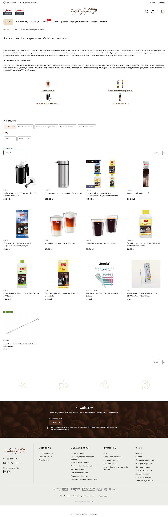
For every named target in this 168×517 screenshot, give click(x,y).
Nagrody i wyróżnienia (144, 481)
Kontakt (139, 453)
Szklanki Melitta (47, 90)
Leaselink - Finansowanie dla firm (84, 479)
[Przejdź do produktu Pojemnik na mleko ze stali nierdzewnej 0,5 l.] (63, 174)
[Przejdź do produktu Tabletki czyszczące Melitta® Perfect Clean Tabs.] (63, 274)
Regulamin (61, 427)
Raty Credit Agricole (79, 476)
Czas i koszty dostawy (80, 462)
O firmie (139, 457)
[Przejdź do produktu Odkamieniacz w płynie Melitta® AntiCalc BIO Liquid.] (22, 274)
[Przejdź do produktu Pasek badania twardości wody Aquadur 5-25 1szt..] (104, 274)
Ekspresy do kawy (143, 467)
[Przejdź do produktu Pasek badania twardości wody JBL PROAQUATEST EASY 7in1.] (146, 274)
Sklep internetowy (83, 514)
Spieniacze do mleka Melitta (48, 103)
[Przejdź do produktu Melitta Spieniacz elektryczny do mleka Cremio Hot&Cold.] (22, 174)
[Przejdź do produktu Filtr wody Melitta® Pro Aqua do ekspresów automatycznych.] (22, 224)
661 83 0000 (11, 2)
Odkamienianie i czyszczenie (46, 127)
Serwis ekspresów (143, 474)
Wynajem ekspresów (144, 463)
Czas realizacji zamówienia (81, 466)
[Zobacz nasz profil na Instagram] (8, 471)
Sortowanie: (7, 148)
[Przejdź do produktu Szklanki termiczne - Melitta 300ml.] (63, 224)
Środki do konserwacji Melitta (120, 90)
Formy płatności (77, 453)
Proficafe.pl (7, 30)
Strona (156, 153)
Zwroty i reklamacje (79, 469)
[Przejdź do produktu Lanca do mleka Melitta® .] (146, 174)
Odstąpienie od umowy (113, 457)
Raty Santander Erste (79, 473)
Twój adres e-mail (55, 419)
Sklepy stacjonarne (143, 477)
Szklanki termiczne (25, 127)
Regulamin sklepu (110, 463)
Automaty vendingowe (145, 460)
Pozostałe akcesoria (120, 103)
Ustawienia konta (45, 457)
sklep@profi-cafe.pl (30, 2)
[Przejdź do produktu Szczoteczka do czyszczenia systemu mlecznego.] (22, 324)
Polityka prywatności (112, 460)
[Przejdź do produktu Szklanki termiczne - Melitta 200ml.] (104, 224)
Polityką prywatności (62, 430)
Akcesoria (17, 30)
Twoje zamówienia (46, 453)
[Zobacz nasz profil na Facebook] (4, 471)
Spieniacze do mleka (68, 127)
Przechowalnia (44, 460)
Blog (105, 453)
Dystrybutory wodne (144, 470)
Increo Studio (86, 502)
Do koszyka (19, 203)
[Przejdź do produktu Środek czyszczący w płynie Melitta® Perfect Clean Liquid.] (146, 224)
